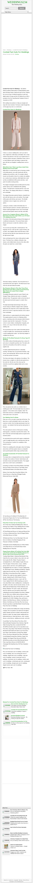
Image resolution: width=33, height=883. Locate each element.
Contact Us (10, 880)
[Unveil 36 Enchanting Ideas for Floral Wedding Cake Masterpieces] (7, 723)
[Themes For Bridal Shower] (6, 848)
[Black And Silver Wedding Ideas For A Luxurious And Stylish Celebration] (7, 705)
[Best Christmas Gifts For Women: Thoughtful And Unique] (6, 811)
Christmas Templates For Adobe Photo (19, 838)
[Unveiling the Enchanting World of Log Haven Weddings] (7, 710)
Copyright (16, 880)
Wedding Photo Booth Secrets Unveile (19, 821)
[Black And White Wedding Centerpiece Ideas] (6, 834)
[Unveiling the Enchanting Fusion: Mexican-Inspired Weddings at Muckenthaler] (6, 818)
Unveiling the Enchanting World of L (19, 709)
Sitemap (20, 880)
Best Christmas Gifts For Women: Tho (19, 809)
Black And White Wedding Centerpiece (19, 833)
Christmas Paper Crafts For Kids (17, 850)
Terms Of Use (26, 880)
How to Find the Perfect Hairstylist (18, 827)
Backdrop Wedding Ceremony (18, 715)
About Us (6, 880)
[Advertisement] (16, 30)
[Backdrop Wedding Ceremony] (7, 719)
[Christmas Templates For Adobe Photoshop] (6, 840)
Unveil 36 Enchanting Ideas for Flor (19, 721)
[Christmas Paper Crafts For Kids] (6, 851)
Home (4, 50)
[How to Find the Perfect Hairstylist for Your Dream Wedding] (6, 828)
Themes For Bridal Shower (16, 844)
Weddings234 (17, 2)
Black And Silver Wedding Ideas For (19, 703)
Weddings (9, 50)
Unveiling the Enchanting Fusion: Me (18, 815)
